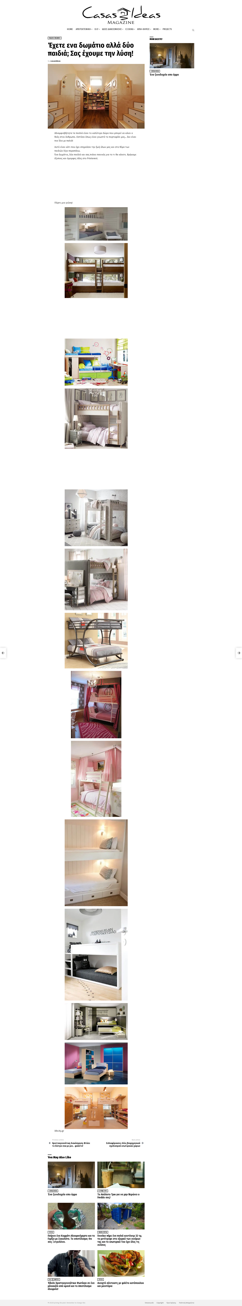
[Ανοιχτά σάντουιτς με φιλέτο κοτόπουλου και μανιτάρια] (121, 1263)
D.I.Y (96, 29)
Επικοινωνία (149, 1303)
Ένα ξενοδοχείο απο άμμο (62, 1194)
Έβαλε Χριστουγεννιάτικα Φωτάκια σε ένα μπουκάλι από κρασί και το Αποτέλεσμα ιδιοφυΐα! (71, 1286)
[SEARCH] (193, 30)
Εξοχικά (129, 29)
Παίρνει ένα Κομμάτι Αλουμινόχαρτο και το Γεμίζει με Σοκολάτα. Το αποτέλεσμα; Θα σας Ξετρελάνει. (71, 1238)
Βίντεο (56, 1279)
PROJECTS (167, 29)
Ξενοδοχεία (53, 1191)
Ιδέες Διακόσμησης (112, 29)
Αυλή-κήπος (143, 29)
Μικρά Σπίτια (103, 1232)
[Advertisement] (96, 180)
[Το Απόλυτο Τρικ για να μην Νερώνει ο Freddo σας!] (121, 1175)
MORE (156, 29)
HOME (70, 29)
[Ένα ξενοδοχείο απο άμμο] (71, 1175)
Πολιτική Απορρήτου (186, 1303)
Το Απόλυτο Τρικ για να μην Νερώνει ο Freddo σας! (118, 1196)
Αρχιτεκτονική (83, 29)
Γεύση (51, 1232)
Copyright (160, 1303)
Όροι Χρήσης (171, 1303)
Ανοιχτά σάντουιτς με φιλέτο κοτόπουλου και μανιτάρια (120, 1284)
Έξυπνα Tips (103, 1191)
